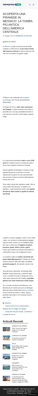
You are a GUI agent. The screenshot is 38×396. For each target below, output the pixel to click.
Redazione (28, 393)
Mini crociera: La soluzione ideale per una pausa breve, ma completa (19, 368)
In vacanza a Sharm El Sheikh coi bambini (19, 339)
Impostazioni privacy (32, 394)
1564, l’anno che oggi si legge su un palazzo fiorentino (19, 330)
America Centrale (27, 290)
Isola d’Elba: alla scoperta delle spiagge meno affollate (20, 347)
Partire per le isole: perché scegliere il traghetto (18, 357)
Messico (7, 46)
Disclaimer (20, 393)
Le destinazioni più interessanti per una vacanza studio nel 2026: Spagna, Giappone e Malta (20, 379)
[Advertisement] (19, 76)
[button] (30, 4)
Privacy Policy (11, 393)
